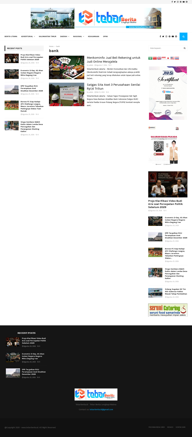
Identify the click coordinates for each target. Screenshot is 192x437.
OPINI (105, 36)
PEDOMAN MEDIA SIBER (157, 427)
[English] (159, 58)
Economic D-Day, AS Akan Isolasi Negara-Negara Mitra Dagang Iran (32, 72)
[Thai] (177, 58)
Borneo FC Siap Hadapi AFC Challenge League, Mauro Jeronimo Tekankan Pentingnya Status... (175, 253)
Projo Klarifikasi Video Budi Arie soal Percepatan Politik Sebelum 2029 (32, 57)
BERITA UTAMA (11, 36)
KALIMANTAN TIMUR (47, 36)
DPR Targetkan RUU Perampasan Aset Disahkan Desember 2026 (32, 88)
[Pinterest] (170, 36)
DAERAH (63, 36)
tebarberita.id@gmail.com (101, 409)
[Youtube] (173, 36)
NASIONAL (77, 36)
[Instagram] (167, 36)
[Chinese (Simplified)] (155, 58)
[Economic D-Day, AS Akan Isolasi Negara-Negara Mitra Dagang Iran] (12, 74)
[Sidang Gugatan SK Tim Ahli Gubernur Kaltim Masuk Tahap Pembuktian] (155, 292)
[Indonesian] (164, 58)
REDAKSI (170, 427)
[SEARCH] (184, 48)
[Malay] (172, 58)
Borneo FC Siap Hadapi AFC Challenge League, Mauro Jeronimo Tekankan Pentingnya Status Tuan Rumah (32, 106)
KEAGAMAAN (93, 36)
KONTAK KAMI (180, 427)
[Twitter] (163, 36)
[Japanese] (168, 58)
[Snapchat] (176, 36)
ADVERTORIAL (27, 36)
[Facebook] (161, 36)
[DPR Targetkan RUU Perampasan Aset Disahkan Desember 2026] (12, 89)
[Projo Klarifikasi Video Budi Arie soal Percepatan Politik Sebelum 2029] (12, 58)
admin (91, 65)
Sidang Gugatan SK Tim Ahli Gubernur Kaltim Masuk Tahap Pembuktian (176, 291)
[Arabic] (150, 58)
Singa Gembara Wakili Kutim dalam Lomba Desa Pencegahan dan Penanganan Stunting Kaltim (32, 127)
